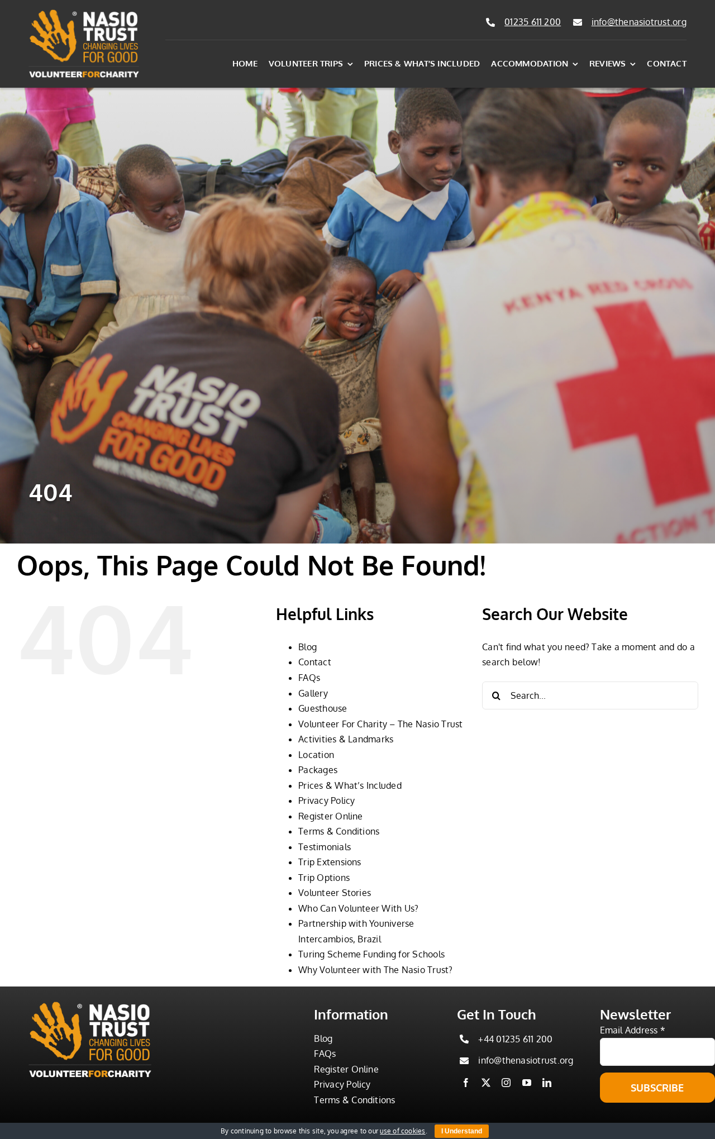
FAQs (309, 677)
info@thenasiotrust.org (639, 21)
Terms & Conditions (338, 831)
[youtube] (526, 1082)
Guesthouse (322, 708)
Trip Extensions (329, 862)
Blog (307, 646)
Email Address (633, 1030)
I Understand (461, 1131)
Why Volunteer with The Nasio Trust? (375, 969)
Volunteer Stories (334, 892)
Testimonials (324, 846)
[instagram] (506, 1082)
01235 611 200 (532, 21)
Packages (317, 769)
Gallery (313, 693)
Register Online (330, 816)
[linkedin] (546, 1082)
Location (316, 754)
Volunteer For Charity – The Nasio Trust (380, 724)
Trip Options (324, 877)
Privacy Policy (326, 800)
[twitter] (486, 1082)
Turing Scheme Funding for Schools (371, 954)
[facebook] (465, 1082)
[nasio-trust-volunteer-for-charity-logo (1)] (83, 13)
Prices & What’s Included (350, 785)
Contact (314, 662)
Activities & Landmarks (345, 739)
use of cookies (402, 1131)
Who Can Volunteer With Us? (358, 908)
